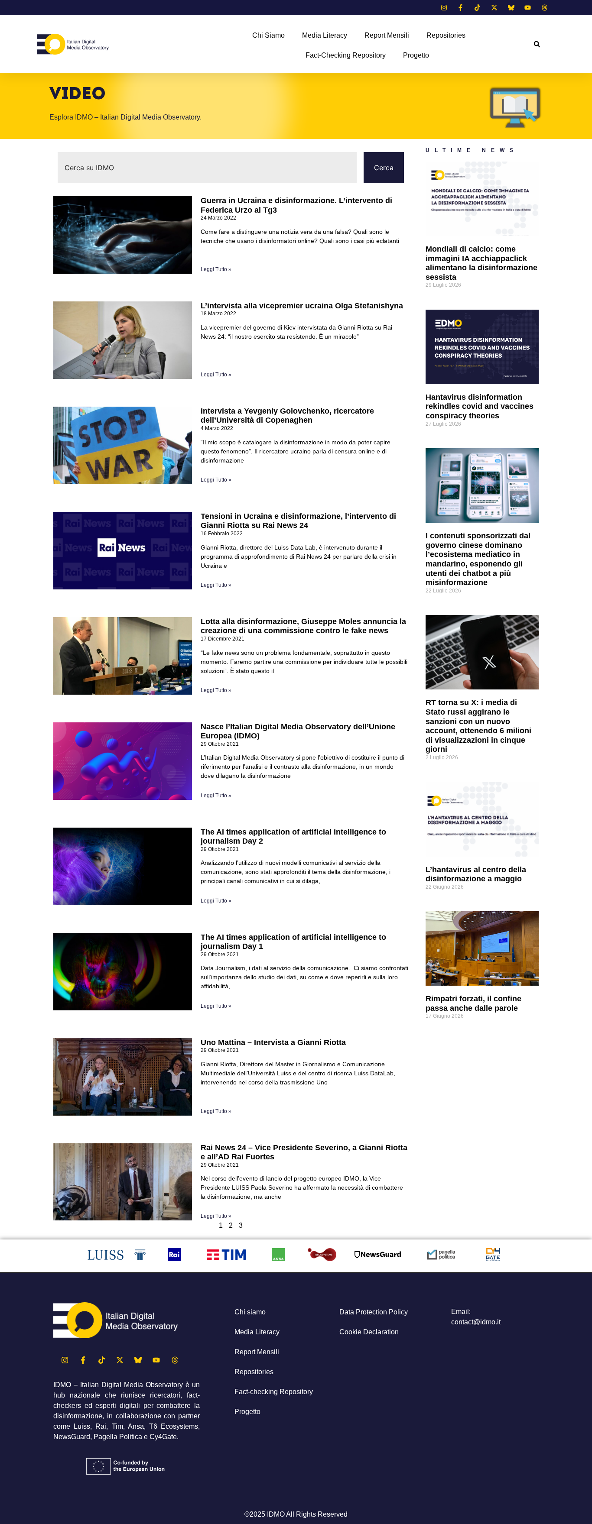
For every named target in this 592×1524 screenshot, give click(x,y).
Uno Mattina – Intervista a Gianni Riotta (273, 1042)
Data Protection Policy (373, 1312)
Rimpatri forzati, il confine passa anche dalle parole (473, 1003)
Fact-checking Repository (346, 55)
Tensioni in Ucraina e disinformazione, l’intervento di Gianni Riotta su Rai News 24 (298, 521)
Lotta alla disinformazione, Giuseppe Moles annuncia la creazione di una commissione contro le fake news (303, 626)
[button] (536, 44)
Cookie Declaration (369, 1332)
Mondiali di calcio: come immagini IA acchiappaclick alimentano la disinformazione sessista (481, 263)
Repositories (445, 35)
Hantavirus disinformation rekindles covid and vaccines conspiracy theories (479, 406)
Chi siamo (268, 35)
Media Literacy (324, 35)
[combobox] (207, 167)
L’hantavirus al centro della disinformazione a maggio (476, 874)
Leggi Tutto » (216, 269)
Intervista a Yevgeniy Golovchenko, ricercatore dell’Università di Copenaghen (287, 416)
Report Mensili (386, 35)
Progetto (416, 55)
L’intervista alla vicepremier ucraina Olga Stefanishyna (302, 305)
